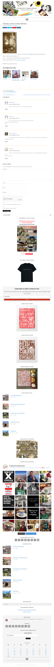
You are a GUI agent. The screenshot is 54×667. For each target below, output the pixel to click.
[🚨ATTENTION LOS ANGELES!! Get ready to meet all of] (8, 489)
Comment (5, 169)
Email (4, 187)
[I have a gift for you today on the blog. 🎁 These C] (33, 525)
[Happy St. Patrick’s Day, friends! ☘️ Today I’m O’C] (21, 489)
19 (27, 652)
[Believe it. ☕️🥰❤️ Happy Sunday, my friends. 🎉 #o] (8, 525)
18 (20, 652)
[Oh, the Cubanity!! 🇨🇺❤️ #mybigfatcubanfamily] (33, 513)
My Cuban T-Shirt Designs (27, 260)
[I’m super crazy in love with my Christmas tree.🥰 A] (21, 525)
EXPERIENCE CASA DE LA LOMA (27, 218)
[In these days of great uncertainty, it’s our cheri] (45, 476)
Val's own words (21, 60)
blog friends (9, 91)
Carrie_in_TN (12, 133)
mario (10, 116)
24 (14, 654)
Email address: (28, 633)
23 (8, 654)
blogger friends (13, 91)
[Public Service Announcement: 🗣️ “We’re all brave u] (8, 501)
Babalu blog (32, 54)
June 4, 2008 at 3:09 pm (14, 118)
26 (27, 654)
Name (4, 182)
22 (45, 652)
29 (45, 654)
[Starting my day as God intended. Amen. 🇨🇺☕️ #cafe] (21, 513)
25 (20, 654)
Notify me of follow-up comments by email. (12, 204)
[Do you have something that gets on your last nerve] (8, 476)
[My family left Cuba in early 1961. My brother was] (33, 489)
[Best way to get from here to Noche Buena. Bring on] (45, 525)
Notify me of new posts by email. (10, 208)
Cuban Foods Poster (27, 303)
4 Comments (15, 25)
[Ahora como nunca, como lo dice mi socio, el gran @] (21, 501)
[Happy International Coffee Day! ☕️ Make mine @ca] (45, 501)
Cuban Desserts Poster (27, 366)
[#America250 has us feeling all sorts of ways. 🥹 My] (21, 476)
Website (4, 192)
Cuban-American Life (10, 90)
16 (8, 652)
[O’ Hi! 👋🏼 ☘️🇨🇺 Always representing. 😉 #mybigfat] (45, 513)
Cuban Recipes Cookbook (27, 439)
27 (33, 654)
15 (45, 650)
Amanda (11, 102)
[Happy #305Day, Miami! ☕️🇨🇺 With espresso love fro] (45, 489)
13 (33, 650)
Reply (6, 109)
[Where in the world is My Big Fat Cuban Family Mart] (8, 513)
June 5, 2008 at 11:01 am (14, 150)
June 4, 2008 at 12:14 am (14, 104)
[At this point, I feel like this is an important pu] (33, 501)
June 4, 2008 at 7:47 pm (14, 135)
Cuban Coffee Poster (27, 335)
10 (14, 650)
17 (14, 652)
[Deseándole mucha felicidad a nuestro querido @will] (33, 476)
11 (20, 650)
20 (33, 652)
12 (27, 650)
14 (39, 650)
